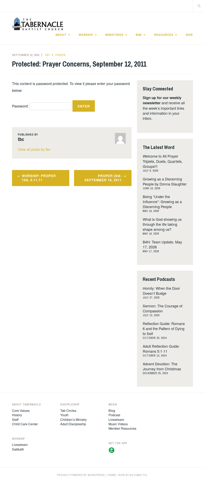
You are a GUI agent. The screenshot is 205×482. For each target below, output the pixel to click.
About (60, 34)
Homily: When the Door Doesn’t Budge (161, 291)
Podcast (114, 415)
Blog (112, 410)
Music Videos (118, 424)
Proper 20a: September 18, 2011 (103, 177)
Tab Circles (68, 410)
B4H (139, 34)
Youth (64, 415)
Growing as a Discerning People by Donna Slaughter (165, 181)
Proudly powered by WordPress (81, 475)
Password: (21, 105)
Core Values (21, 410)
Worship (86, 34)
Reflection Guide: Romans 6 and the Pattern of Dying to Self (164, 328)
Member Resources (122, 428)
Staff (15, 419)
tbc (47, 55)
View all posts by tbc (34, 149)
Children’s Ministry (73, 419)
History (17, 415)
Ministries (115, 34)
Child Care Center (25, 424)
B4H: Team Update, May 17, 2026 (162, 244)
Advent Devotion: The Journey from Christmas (162, 366)
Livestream (20, 444)
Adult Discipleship (73, 424)
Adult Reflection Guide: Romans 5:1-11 (161, 348)
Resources (163, 34)
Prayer (60, 55)
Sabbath (18, 449)
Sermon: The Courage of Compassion (162, 308)
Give (189, 34)
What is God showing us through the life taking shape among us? (162, 224)
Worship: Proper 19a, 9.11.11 (39, 177)
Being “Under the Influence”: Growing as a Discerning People (162, 201)
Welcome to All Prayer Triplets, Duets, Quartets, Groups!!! (163, 161)
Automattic (138, 475)
